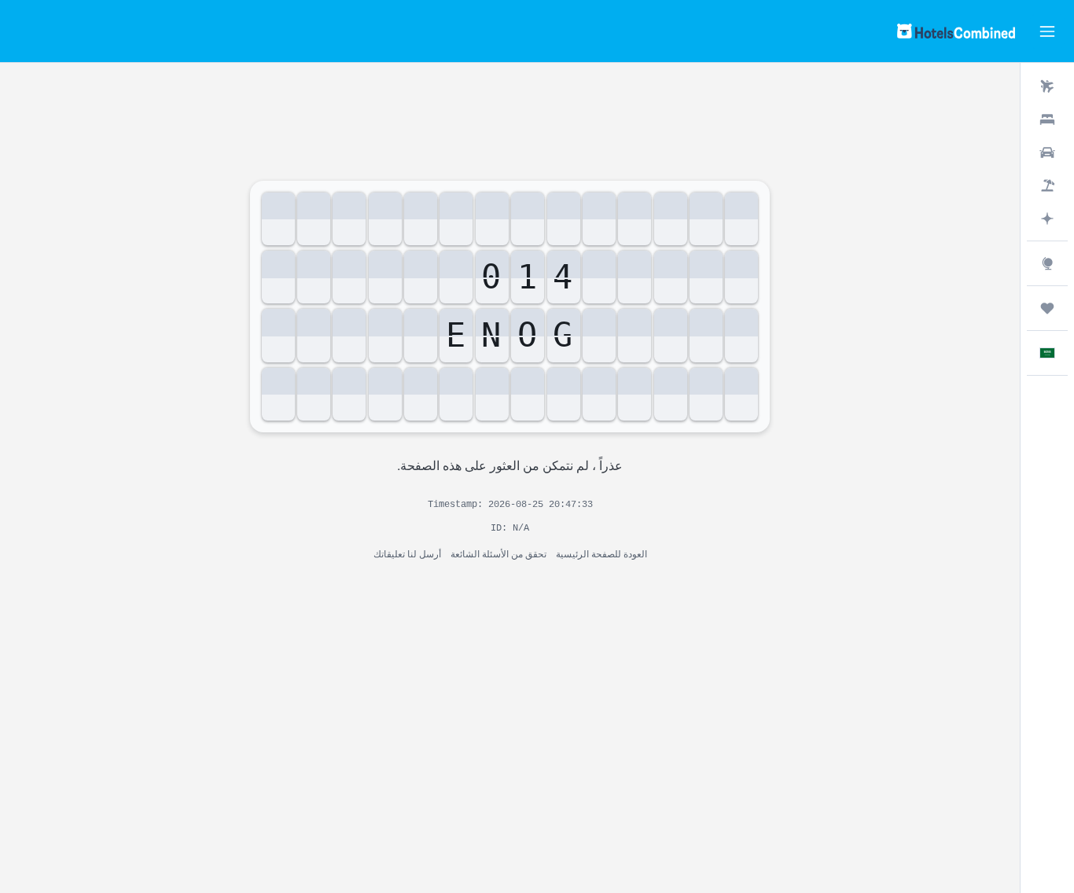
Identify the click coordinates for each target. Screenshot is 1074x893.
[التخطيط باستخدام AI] (1047, 218)
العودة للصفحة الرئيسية (601, 553)
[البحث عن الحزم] (1047, 185)
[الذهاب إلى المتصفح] (1047, 263)
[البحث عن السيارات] (1047, 152)
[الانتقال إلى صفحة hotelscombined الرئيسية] (956, 31)
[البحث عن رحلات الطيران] (1047, 86)
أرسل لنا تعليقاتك (407, 553)
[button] (1047, 31)
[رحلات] (1047, 308)
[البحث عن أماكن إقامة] (1047, 119)
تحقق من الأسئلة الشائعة (498, 553)
